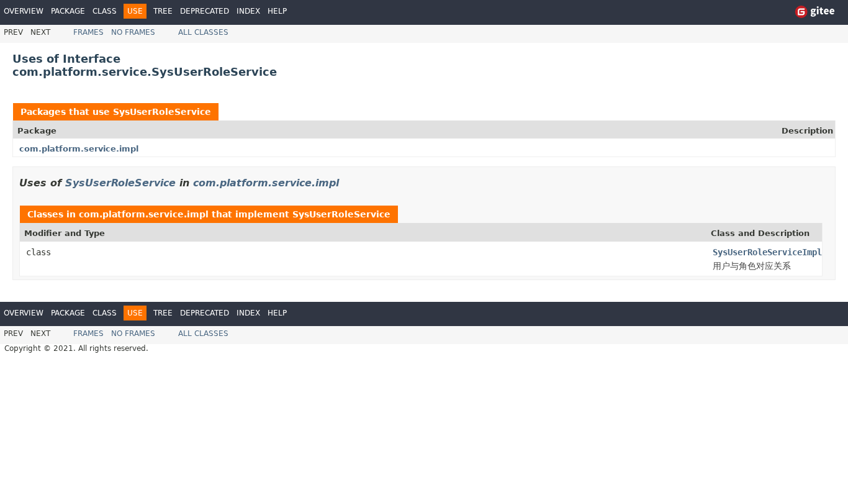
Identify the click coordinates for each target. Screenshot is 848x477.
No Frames (133, 32)
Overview (23, 11)
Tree (163, 11)
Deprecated (204, 11)
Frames (88, 32)
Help (277, 11)
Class (104, 11)
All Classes (203, 32)
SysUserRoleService (162, 112)
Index (248, 11)
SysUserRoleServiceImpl (767, 252)
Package (68, 11)
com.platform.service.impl (78, 148)
